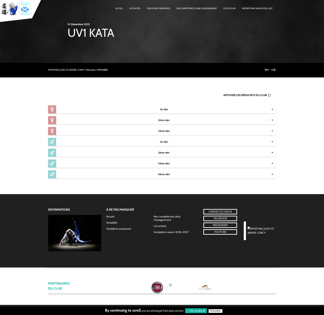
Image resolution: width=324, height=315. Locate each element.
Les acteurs (229, 8)
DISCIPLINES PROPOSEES (158, 8)
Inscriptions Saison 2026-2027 (257, 8)
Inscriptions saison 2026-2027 (171, 232)
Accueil (119, 8)
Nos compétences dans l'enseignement (197, 8)
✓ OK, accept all (196, 310)
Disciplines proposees (118, 228)
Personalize (215, 311)
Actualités (134, 8)
